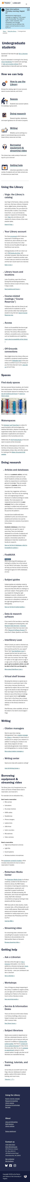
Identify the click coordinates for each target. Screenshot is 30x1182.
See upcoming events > (12, 999)
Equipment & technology (12, 1105)
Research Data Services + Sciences (15, 626)
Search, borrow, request (12, 1099)
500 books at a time (14, 253)
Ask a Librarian (23, 53)
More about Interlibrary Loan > (14, 669)
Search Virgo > (9, 224)
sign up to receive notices (10, 64)
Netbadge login (16, 360)
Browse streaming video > (12, 942)
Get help (7, 1107)
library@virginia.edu (11, 1147)
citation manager (23, 735)
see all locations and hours (9, 394)
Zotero (9, 737)
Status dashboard (10, 1131)
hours (26, 966)
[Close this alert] (28, 9)
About (7, 1118)
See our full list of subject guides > (15, 607)
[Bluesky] (6, 1165)
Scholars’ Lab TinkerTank (11, 425)
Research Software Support (16, 630)
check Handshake (6, 62)
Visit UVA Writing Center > (12, 768)
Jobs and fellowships (11, 1122)
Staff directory (9, 1124)
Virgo (9, 217)
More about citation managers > (14, 751)
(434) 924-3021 (10, 1145)
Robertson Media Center (14, 879)
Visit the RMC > (9, 921)
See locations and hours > (12, 289)
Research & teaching (11, 1101)
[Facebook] (11, 1165)
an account (13, 236)
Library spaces (9, 1103)
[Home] (11, 3)
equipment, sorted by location (13, 860)
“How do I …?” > (9, 1079)
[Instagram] (15, 1165)
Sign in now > (9, 265)
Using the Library (12, 31)
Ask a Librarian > (10, 976)
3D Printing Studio (16, 440)
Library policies (9, 1126)
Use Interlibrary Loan (18, 651)
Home (4, 31)
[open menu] (27, 4)
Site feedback (9, 1161)
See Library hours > (10, 1023)
